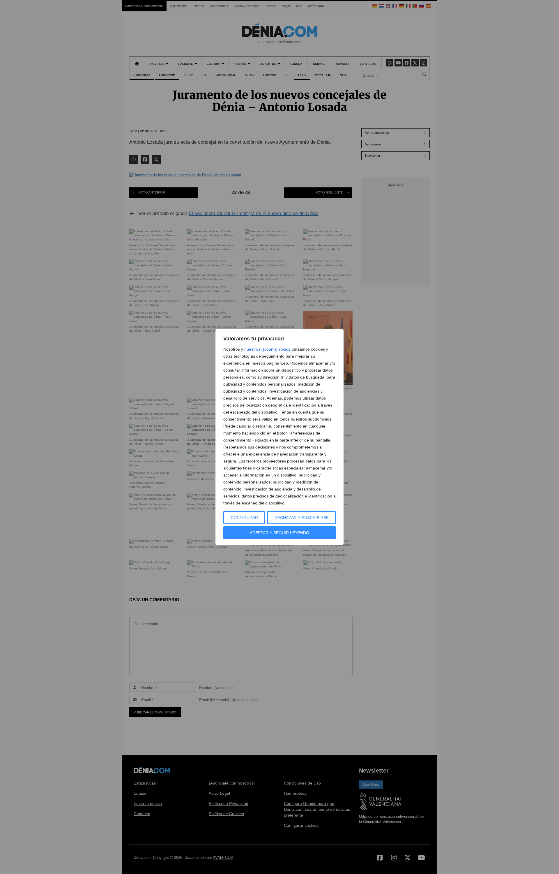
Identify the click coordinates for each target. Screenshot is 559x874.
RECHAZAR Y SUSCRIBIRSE (302, 517)
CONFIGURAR (244, 517)
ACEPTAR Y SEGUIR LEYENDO (279, 532)
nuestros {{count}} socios (267, 349)
